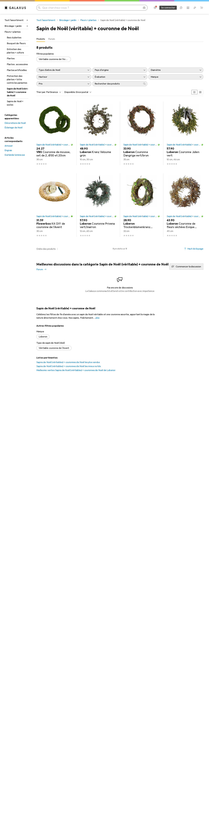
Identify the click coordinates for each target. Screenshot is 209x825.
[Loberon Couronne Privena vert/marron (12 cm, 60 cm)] (98, 205)
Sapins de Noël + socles (15, 103)
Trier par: (41, 92)
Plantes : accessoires (17, 64)
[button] (72, 145)
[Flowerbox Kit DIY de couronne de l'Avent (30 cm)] (54, 205)
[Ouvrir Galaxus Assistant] (181, 7)
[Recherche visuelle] (144, 8)
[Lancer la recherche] (39, 8)
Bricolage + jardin (13, 26)
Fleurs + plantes (13, 31)
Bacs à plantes (14, 37)
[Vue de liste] (200, 92)
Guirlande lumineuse (15, 155)
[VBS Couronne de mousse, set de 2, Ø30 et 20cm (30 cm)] (54, 133)
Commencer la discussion (188, 266)
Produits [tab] (40, 39)
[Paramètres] (155, 7)
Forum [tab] (51, 39)
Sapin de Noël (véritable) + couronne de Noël (17, 92)
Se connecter (168, 7)
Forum (39, 269)
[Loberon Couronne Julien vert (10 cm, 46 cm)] (185, 133)
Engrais (8, 150)
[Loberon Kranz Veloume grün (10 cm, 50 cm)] (98, 133)
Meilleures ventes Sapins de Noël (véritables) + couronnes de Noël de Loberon (75, 370)
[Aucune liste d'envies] (195, 7)
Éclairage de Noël (13, 127)
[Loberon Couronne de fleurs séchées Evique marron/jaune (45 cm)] (185, 205)
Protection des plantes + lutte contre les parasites (17, 79)
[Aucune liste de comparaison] (188, 7)
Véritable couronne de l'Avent (54, 59)
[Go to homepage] (15, 8)
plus (98, 317)
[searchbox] (117, 83)
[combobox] (53, 92)
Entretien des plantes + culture (15, 51)
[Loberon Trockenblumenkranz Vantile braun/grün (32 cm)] (141, 205)
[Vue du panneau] (194, 92)
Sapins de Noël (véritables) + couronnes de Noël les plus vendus (68, 362)
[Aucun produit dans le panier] (201, 7)
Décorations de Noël (15, 123)
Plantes (11, 58)
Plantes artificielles (17, 70)
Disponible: (69, 92)
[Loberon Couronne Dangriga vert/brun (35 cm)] (141, 133)
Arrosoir (9, 145)
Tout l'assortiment (14, 20)
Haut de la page (195, 248)
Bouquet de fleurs (16, 43)
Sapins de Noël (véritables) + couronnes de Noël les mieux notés (68, 366)
